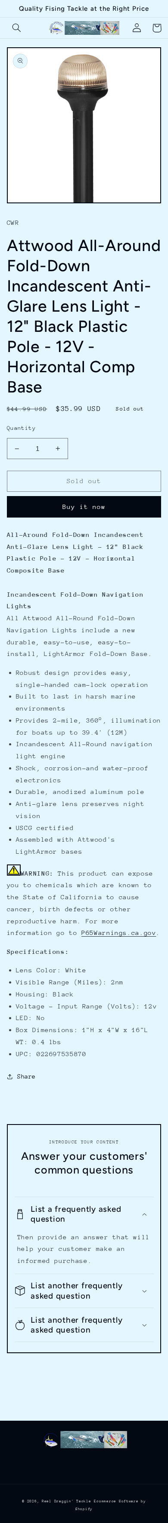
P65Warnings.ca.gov (118, 932)
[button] (17, 28)
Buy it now (84, 506)
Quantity (21, 428)
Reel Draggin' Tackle (66, 1501)
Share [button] (26, 1076)
